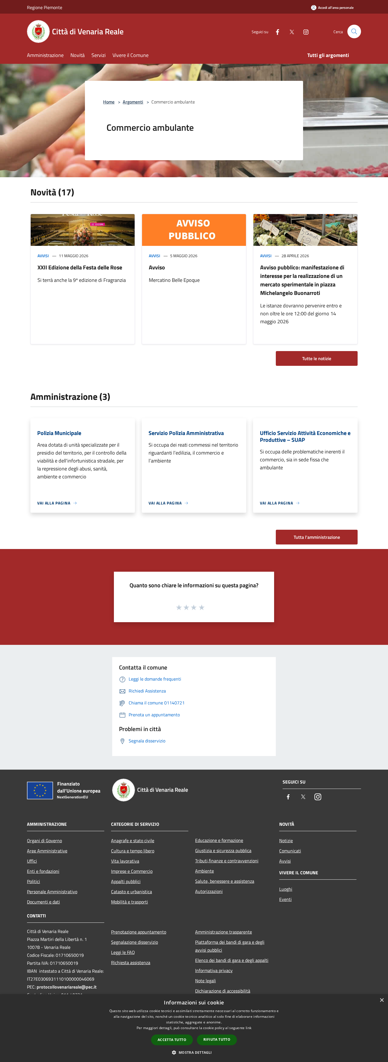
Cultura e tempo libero (132, 850)
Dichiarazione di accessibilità (222, 990)
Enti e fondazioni (43, 871)
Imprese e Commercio (132, 871)
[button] (194, 1052)
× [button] (381, 1000)
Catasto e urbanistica (131, 891)
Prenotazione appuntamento (138, 931)
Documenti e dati (43, 901)
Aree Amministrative (47, 850)
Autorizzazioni (209, 891)
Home (108, 101)
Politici (33, 881)
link (248, 1027)
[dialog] (194, 1028)
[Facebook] (275, 31)
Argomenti (133, 101)
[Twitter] (289, 31)
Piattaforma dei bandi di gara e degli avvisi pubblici (229, 946)
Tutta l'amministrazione (317, 537)
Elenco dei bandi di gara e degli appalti (231, 960)
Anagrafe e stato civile (132, 840)
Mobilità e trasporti (129, 901)
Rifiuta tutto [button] (216, 1039)
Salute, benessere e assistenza (224, 881)
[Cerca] (354, 31)
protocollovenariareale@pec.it (67, 986)
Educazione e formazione (219, 840)
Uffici (32, 861)
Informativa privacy (214, 970)
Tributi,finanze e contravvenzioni (226, 860)
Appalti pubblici (126, 881)
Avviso (157, 267)
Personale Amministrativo (52, 891)
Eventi (285, 899)
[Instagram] (303, 31)
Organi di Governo (44, 840)
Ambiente (204, 870)
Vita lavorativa (125, 861)
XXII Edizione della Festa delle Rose (79, 267)
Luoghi (285, 889)
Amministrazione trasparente (223, 931)
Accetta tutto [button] (172, 1039)
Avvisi (43, 256)
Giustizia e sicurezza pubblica (223, 850)
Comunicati (290, 850)
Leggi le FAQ (123, 952)
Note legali (205, 980)
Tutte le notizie (316, 358)
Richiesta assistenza (130, 962)
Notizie (286, 840)
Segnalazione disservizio (134, 942)
